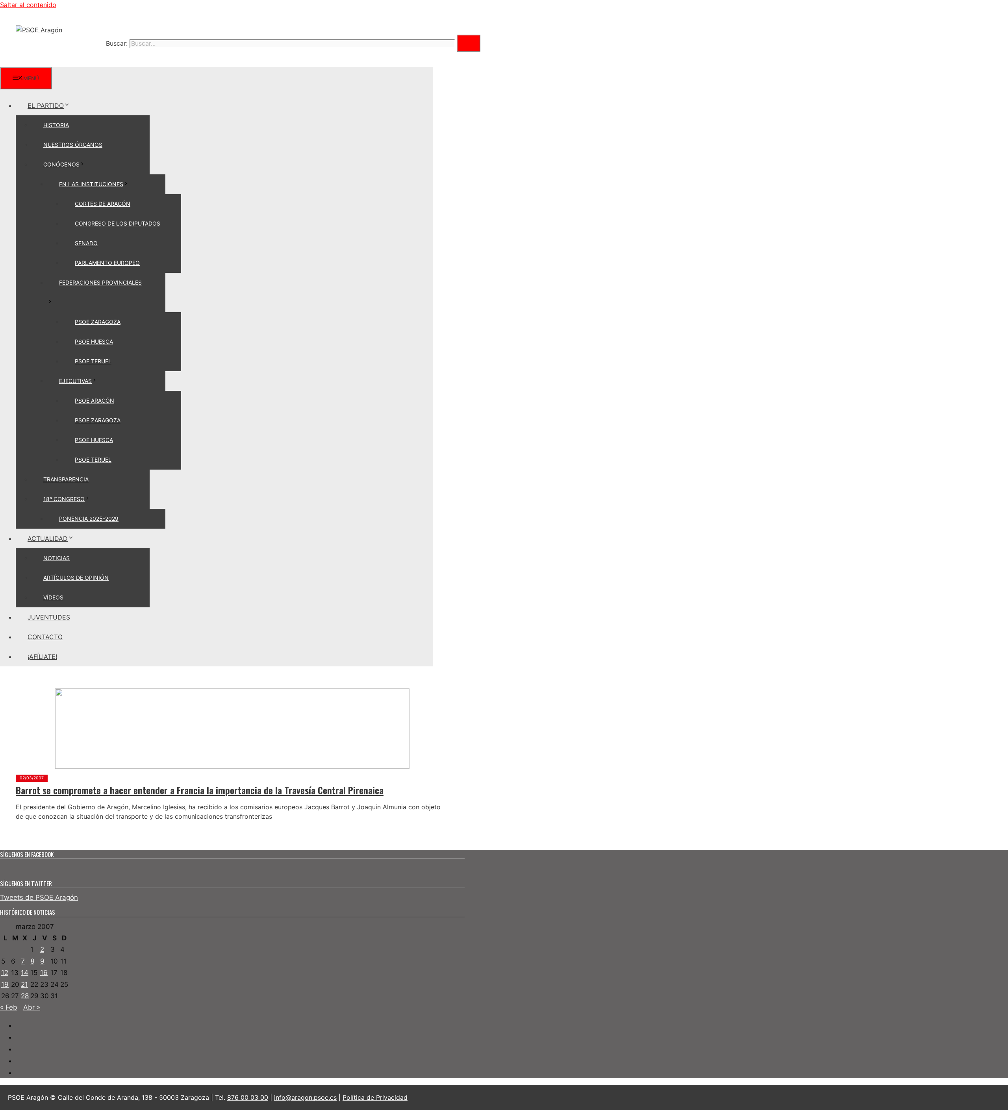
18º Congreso (64, 499)
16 (44, 973)
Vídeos (53, 597)
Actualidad (48, 538)
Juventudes (49, 617)
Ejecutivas (75, 380)
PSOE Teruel (93, 361)
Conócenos (61, 164)
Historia (56, 125)
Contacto (45, 637)
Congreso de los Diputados (117, 223)
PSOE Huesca (94, 341)
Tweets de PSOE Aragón (39, 897)
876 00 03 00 (247, 1097)
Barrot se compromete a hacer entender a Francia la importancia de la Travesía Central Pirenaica (200, 790)
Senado (86, 243)
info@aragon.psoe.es (305, 1097)
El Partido (46, 105)
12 (4, 973)
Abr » (31, 1007)
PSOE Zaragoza (97, 321)
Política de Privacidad (375, 1097)
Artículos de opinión (76, 577)
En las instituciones (91, 184)
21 (24, 984)
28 (25, 996)
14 (24, 973)
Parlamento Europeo (107, 262)
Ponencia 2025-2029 (89, 518)
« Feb (8, 1007)
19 (5, 984)
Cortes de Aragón (102, 203)
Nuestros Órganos (72, 144)
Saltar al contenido (28, 5)
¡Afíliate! (42, 656)
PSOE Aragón (94, 400)
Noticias (56, 558)
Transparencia (66, 479)
